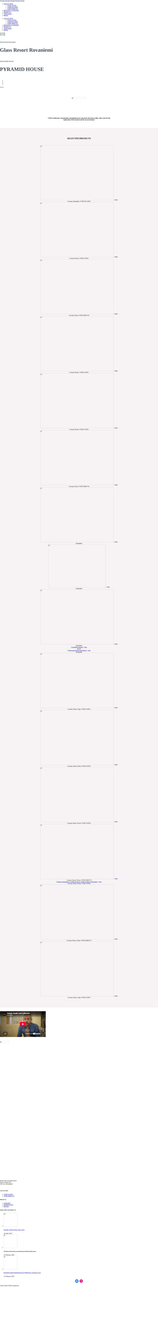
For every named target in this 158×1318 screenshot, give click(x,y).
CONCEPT (7, 1203)
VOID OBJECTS (9, 1196)
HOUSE (6, 1206)
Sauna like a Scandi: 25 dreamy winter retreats (14, 1229)
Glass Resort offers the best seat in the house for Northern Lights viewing (20, 1251)
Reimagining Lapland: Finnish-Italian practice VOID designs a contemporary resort (22, 1272)
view (116, 199)
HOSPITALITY (8, 1205)
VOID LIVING (8, 1194)
